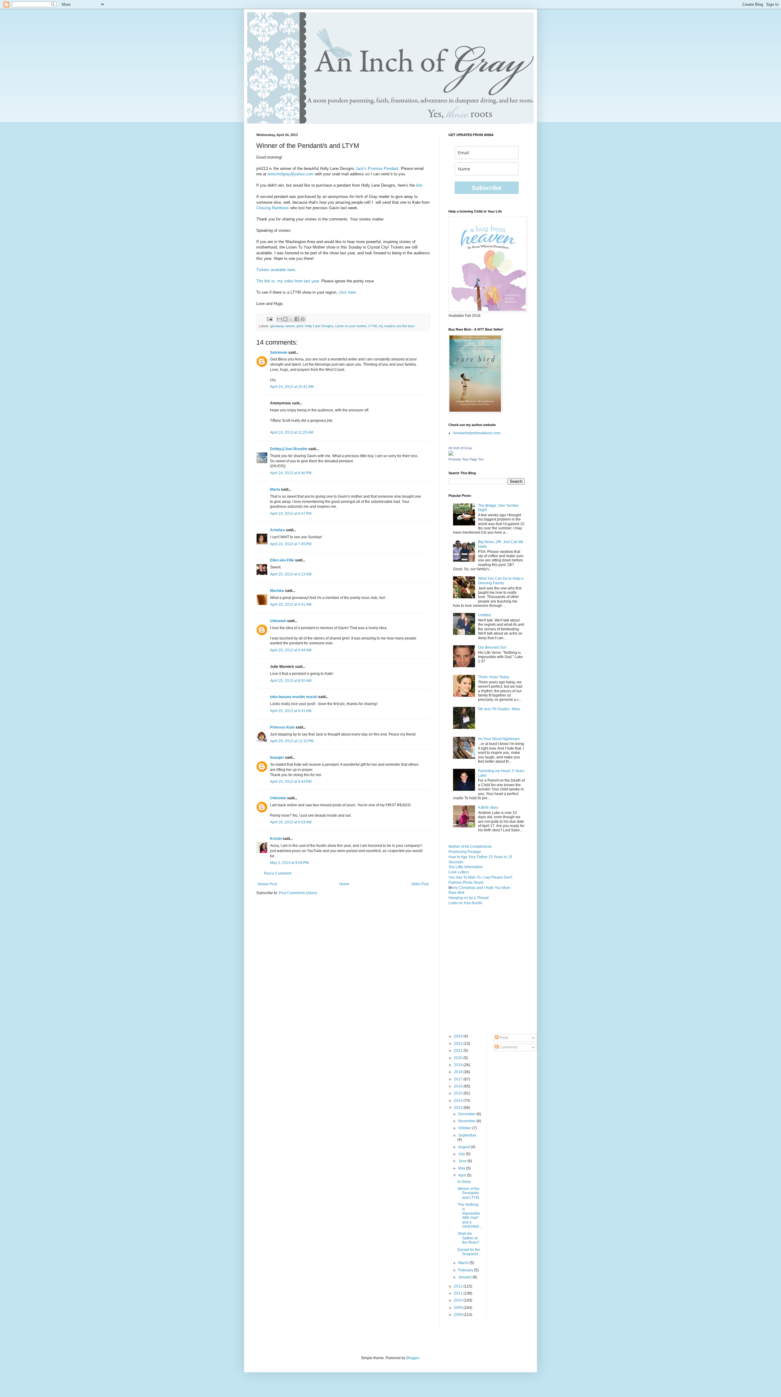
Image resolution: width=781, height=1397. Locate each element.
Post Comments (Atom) (298, 893)
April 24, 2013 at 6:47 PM (290, 513)
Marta (275, 489)
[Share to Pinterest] (303, 319)
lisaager (277, 757)
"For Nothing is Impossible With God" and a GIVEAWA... (470, 1215)
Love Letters (458, 872)
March (464, 1263)
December (467, 1114)
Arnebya (277, 530)
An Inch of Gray (460, 448)
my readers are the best (396, 326)
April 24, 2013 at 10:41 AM (292, 387)
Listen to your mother (350, 326)
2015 (458, 1093)
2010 (458, 1300)
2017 (458, 1079)
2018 (458, 1072)
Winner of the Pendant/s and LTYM (469, 1193)
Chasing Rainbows (272, 208)
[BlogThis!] (285, 319)
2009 (458, 1308)
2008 (458, 1315)
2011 (458, 1293)
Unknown (278, 621)
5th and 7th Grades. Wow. (499, 709)
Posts (503, 1038)
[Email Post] (269, 319)
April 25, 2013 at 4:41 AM (290, 604)
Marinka (277, 591)
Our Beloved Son (492, 647)
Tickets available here (275, 269)
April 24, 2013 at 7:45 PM (290, 544)
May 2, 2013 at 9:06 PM (289, 863)
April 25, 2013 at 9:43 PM (290, 781)
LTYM (372, 326)
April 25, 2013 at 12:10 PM (292, 741)
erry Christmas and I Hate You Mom (481, 888)
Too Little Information (465, 867)
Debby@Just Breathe (289, 449)
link (418, 185)
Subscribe (487, 188)
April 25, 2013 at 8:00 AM (290, 681)
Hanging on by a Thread (468, 898)
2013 (458, 1107)
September (467, 1135)
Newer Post (267, 884)
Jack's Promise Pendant (376, 168)
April (462, 1175)
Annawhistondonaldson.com (476, 433)
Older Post (420, 884)
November (467, 1121)
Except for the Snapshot (469, 1252)
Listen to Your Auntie (465, 903)
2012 (458, 1286)
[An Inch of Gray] (450, 454)
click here (347, 292)
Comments (507, 1047)
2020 (458, 1058)
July (462, 1154)
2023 (458, 1036)
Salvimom (278, 352)
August (464, 1147)
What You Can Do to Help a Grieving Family (501, 580)
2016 (458, 1086)
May (462, 1168)
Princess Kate (282, 727)
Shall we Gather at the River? (468, 1238)
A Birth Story (488, 807)
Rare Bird (456, 892)
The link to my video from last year (287, 281)
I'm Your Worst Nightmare (499, 739)
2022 (458, 1043)
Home (344, 884)
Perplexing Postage (464, 852)
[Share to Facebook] (297, 319)
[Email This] (279, 319)
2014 (458, 1100)
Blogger (412, 1358)
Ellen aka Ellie (282, 560)
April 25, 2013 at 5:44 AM (290, 650)
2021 (458, 1050)
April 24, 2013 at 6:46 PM (290, 473)
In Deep (464, 1182)
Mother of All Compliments (470, 846)
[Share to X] (291, 319)
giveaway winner (282, 326)
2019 (458, 1065)
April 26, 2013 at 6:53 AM (290, 822)
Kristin (276, 838)
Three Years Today (493, 677)
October (465, 1128)
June (462, 1161)
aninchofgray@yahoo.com (291, 174)
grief (300, 326)
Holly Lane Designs (319, 326)
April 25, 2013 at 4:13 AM (290, 574)
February (466, 1270)
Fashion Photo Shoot (465, 882)
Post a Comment (277, 873)
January (465, 1277)
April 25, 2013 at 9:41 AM (290, 711)
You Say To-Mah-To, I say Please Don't (480, 877)
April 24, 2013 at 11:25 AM (291, 432)
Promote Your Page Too (466, 459)
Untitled (484, 615)
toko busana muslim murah (293, 697)
